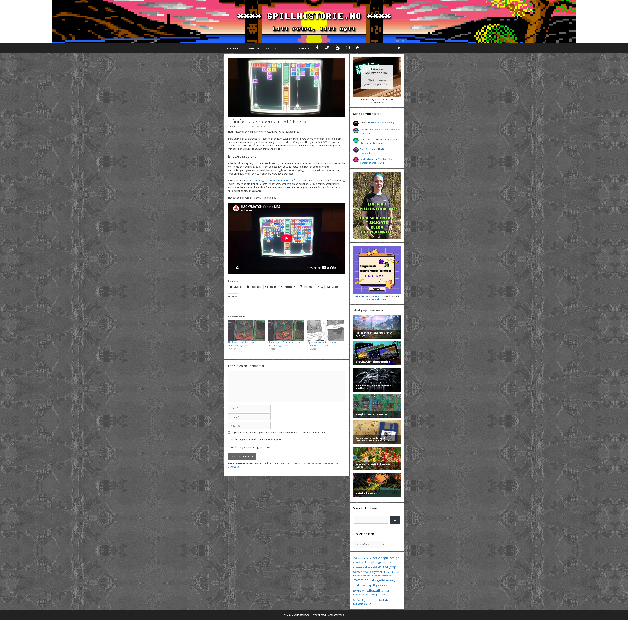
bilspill (371, 562)
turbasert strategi (362, 603)
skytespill (374, 594)
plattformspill (364, 585)
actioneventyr (365, 558)
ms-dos (366, 575)
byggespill (380, 562)
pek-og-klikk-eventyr (383, 580)
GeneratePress (335, 614)
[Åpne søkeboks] (399, 48)
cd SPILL (391, 562)
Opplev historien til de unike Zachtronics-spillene (322, 344)
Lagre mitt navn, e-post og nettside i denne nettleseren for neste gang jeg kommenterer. (278, 432)
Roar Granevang (368, 149)
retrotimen (358, 590)
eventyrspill (388, 567)
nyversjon (360, 580)
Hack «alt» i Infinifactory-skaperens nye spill (241, 344)
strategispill (364, 599)
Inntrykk (232, 48)
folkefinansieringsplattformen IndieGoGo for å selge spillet (277, 180)
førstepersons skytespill (368, 572)
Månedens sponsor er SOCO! (369, 296)
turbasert (388, 600)
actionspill (381, 558)
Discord (287, 48)
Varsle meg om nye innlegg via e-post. (251, 447)
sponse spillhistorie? (377, 299)
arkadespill (359, 562)
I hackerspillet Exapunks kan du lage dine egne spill (284, 344)
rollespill (373, 590)
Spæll (383, 594)
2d (355, 558)
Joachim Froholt (259, 126)
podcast (382, 585)
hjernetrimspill (391, 572)
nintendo (376, 575)
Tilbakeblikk (251, 48)
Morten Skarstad (368, 139)
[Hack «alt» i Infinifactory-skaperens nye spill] (246, 330)
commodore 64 (365, 567)
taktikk (379, 600)
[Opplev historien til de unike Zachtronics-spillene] (325, 330)
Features (271, 48)
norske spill (386, 575)
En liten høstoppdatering (381, 122)
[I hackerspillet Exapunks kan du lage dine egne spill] (286, 330)
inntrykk (357, 575)
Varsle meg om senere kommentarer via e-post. (256, 439)
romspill (385, 590)
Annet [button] (302, 48)
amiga (394, 558)
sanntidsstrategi (361, 594)
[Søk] (395, 520)
